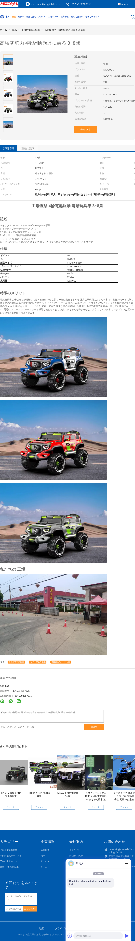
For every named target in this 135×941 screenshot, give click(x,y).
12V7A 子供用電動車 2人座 (67, 794)
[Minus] (127, 863)
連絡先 (94, 726)
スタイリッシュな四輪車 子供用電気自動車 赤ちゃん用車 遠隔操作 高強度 (96, 797)
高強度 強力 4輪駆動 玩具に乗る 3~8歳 (64, 29)
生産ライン (74, 850)
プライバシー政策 (65, 928)
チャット (85, 129)
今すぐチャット (92, 16)
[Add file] (70, 935)
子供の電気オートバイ (10, 855)
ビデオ (21, 16)
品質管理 (64, 16)
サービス (45, 861)
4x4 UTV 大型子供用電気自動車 (10, 794)
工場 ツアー (53, 16)
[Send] (126, 935)
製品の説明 (28, 148)
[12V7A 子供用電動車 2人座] (74, 772)
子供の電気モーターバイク (13, 861)
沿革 (43, 855)
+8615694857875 (20, 690)
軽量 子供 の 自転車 (9, 866)
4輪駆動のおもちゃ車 (60, 662)
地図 (41, 928)
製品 (14, 16)
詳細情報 (8, 148)
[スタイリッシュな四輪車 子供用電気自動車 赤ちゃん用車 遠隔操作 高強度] (102, 772)
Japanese (126, 4)
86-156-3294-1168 (81, 4)
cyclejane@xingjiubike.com (46, 4)
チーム (44, 866)
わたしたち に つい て (36, 16)
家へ (8, 16)
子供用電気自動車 (16, 662)
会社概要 (45, 850)
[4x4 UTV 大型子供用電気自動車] (17, 772)
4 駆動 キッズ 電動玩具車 (39, 794)
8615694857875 (23, 695)
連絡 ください (77, 16)
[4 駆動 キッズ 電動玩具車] (45, 772)
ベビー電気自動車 (38, 662)
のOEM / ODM (76, 855)
